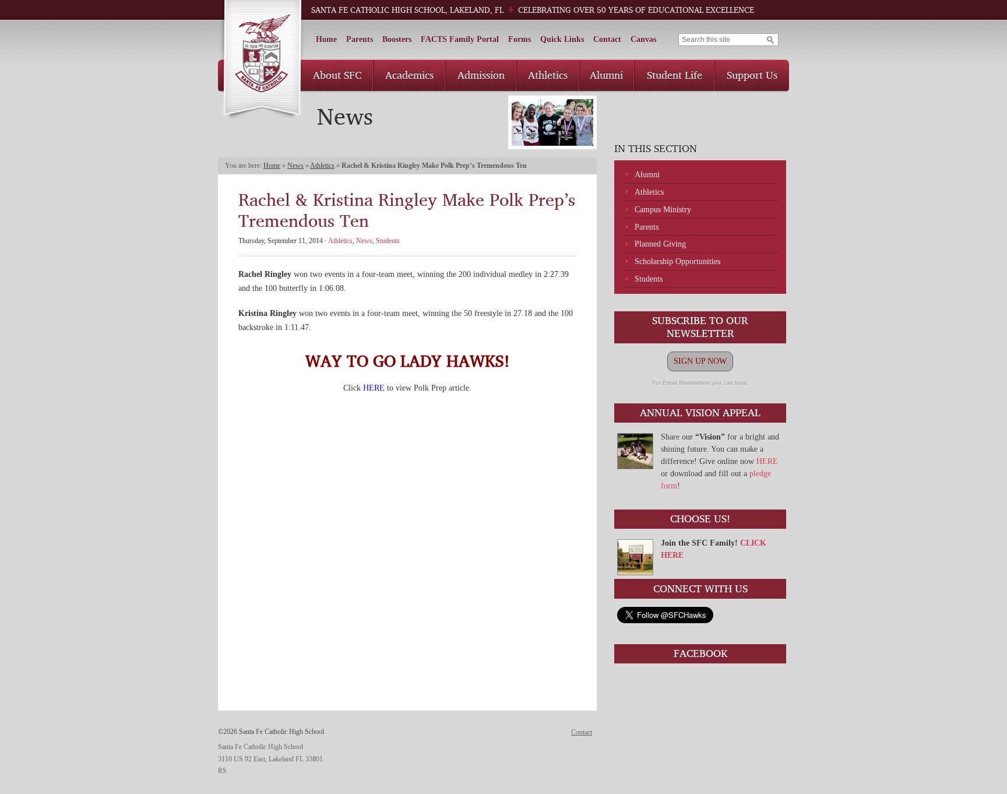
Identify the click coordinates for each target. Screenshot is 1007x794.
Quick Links (562, 39)
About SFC (337, 75)
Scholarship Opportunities (677, 261)
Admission (481, 75)
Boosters (396, 39)
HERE (767, 461)
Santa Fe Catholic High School (262, 60)
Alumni (606, 75)
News (295, 165)
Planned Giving (660, 244)
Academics (409, 75)
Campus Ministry (663, 209)
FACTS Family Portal (460, 39)
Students (649, 279)
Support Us (752, 75)
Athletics (548, 75)
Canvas (643, 39)
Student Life (674, 75)
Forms (519, 39)
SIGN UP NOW (700, 361)
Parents (359, 39)
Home (326, 39)
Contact (607, 39)
